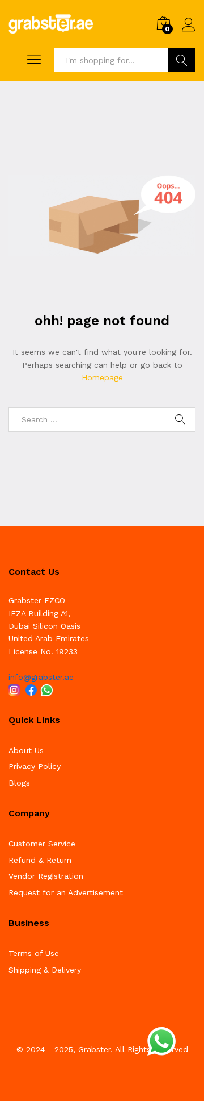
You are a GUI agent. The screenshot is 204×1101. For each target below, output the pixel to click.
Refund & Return (39, 860)
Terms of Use (33, 953)
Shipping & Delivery (44, 969)
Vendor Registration (45, 875)
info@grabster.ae (41, 677)
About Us (26, 750)
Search (182, 60)
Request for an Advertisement (65, 892)
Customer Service (41, 843)
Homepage (102, 377)
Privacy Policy (34, 766)
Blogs (19, 782)
